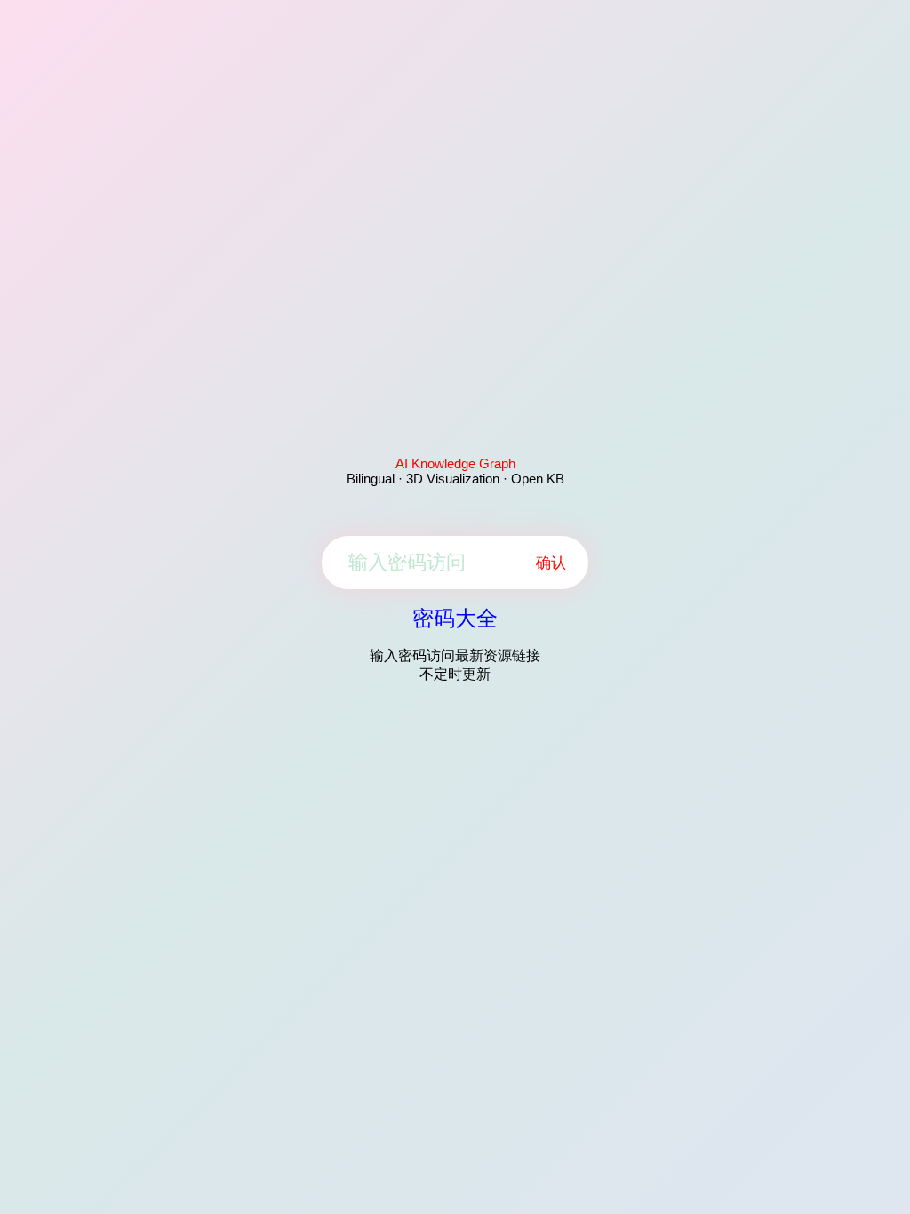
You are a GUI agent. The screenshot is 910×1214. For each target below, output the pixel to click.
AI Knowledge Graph (455, 463)
